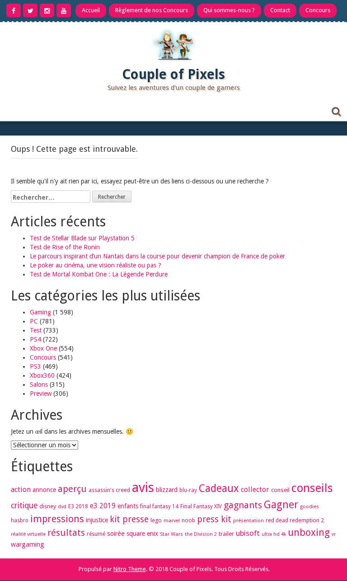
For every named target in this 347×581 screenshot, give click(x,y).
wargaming (27, 544)
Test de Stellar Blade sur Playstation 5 (82, 238)
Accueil (91, 10)
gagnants (243, 505)
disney (47, 506)
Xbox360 (42, 375)
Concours (317, 10)
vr (334, 534)
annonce (44, 489)
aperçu (72, 488)
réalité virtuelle (28, 534)
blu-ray (188, 490)
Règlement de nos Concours (151, 10)
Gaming (40, 312)
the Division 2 (201, 534)
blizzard (167, 489)
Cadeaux (219, 488)
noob (188, 520)
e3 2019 (103, 505)
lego (156, 520)
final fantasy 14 (159, 506)
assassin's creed (109, 490)
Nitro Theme (129, 569)
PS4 (35, 339)
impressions (57, 519)
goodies (309, 507)
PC (34, 321)
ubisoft (248, 533)
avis (143, 487)
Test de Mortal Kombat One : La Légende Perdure (99, 274)
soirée (116, 533)
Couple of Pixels (173, 74)
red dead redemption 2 (295, 520)
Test (36, 330)
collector (255, 489)
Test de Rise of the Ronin (65, 247)
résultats (66, 532)
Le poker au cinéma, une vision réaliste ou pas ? (95, 265)
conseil (280, 490)
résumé (96, 534)
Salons (39, 384)
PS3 (35, 366)
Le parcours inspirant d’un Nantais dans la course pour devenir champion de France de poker (157, 256)
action (21, 489)
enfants (127, 506)
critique (24, 505)
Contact (280, 10)
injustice (97, 520)
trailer (226, 533)
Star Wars (171, 534)
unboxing (309, 532)
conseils (312, 488)
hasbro (19, 520)
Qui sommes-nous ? (229, 10)
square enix (142, 533)
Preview (41, 393)
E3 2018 (78, 506)
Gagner (281, 505)
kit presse (129, 519)
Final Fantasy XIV (201, 506)
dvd (62, 507)
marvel (172, 521)
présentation (248, 521)
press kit (214, 519)
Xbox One (43, 348)
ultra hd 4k (274, 534)
